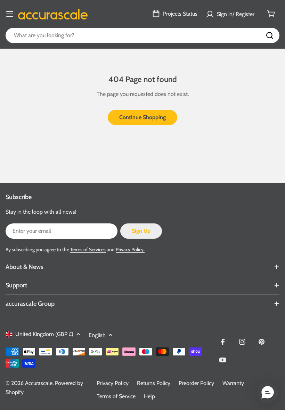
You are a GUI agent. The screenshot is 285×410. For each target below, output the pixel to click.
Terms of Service (116, 396)
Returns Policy (153, 383)
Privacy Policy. (130, 249)
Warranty (233, 383)
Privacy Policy (113, 383)
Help (149, 396)
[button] (267, 392)
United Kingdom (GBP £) (44, 334)
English (97, 335)
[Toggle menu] (10, 14)
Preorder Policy (196, 383)
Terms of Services (88, 249)
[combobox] (142, 35)
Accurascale (38, 383)
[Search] (270, 35)
